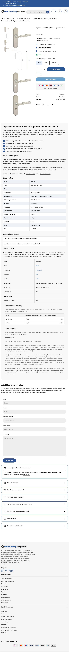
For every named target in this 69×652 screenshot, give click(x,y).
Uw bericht (6, 434)
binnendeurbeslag (45, 174)
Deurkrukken (10, 18)
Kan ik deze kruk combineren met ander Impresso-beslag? (22, 244)
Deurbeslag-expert (12, 641)
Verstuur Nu (9, 460)
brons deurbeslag (15, 554)
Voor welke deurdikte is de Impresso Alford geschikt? (20, 238)
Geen (37, 278)
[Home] (2, 18)
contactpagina (41, 392)
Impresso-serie (30, 174)
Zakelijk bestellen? (50, 79)
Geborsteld (39, 270)
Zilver (37, 265)
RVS (37, 274)
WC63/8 (54, 63)
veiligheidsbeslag (15, 558)
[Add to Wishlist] (38, 74)
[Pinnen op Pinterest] (53, 104)
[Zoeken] (47, 12)
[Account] (60, 11)
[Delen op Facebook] (43, 104)
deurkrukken (5, 558)
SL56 (46, 63)
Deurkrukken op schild (23, 18)
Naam (4, 399)
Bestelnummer (7, 425)
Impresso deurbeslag (9, 252)
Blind (39, 63)
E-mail (5, 408)
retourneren (26, 474)
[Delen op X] (48, 104)
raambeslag (24, 558)
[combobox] (38, 12)
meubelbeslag (5, 560)
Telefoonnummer (8, 416)
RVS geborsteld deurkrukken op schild (45, 18)
